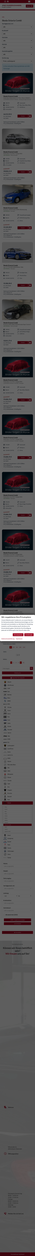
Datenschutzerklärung (7, 638)
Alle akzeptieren (18, 634)
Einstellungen (29, 634)
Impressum (19, 638)
